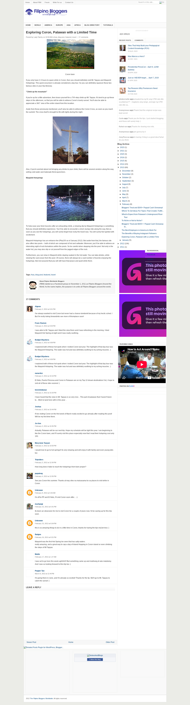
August (125, 184)
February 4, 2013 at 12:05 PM (45, 476)
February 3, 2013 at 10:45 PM (45, 426)
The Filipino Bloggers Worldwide (41, 698)
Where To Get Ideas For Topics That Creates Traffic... (143, 211)
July (124, 188)
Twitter (149, 264)
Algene (38, 306)
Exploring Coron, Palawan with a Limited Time (140, 237)
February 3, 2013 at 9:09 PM (45, 359)
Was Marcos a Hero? (136, 56)
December (126, 171)
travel (74, 37)
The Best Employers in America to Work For (139, 230)
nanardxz (39, 373)
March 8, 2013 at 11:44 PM (44, 574)
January (125, 240)
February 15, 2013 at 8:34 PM (45, 523)
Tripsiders (39, 460)
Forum (47, 2)
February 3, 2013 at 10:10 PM (45, 376)
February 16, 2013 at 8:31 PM (45, 537)
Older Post (110, 642)
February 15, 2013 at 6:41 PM (45, 507)
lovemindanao (41, 390)
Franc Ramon (40, 323)
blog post (61, 37)
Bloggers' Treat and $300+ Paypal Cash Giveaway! (142, 208)
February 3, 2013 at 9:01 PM (45, 309)
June (124, 191)
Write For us (57, 2)
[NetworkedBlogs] (95, 655)
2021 (122, 151)
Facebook (151, 255)
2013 (122, 167)
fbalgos (38, 534)
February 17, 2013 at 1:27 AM (45, 557)
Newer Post (31, 642)
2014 (122, 164)
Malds (37, 554)
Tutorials (108, 25)
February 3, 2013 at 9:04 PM (45, 326)
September (127, 181)
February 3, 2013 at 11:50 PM (45, 462)
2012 (122, 244)
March (125, 201)
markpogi (39, 504)
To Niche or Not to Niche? (132, 221)
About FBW (37, 2)
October (125, 177)
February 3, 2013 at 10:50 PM (45, 446)
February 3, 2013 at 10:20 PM (45, 393)
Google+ (150, 259)
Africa (77, 25)
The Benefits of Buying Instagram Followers (139, 233)
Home (27, 2)
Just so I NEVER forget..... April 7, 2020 (143, 78)
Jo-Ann (38, 423)
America (48, 25)
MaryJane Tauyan (42, 443)
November (126, 174)
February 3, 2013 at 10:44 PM (45, 409)
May (124, 194)
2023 (122, 147)
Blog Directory (91, 25)
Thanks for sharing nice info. (143, 127)
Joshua (38, 407)
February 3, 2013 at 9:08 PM (45, 342)
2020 (122, 154)
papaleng (39, 473)
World (37, 25)
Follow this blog (95, 659)
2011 (122, 247)
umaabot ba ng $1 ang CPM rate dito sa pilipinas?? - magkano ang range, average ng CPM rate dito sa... (141, 102)
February (126, 204)
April (124, 198)
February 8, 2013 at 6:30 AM (45, 493)
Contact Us (69, 2)
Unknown (39, 490)
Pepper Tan (39, 571)
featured (68, 37)
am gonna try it (140, 132)
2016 (122, 157)
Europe (59, 25)
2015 (122, 161)
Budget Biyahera (42, 340)
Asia (69, 25)
